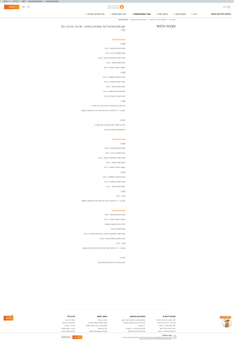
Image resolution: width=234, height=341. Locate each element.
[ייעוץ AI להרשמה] (226, 322)
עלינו (195, 14)
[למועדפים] (23, 7)
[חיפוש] (28, 7)
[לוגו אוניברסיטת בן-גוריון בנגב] (115, 7)
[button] (227, 7)
